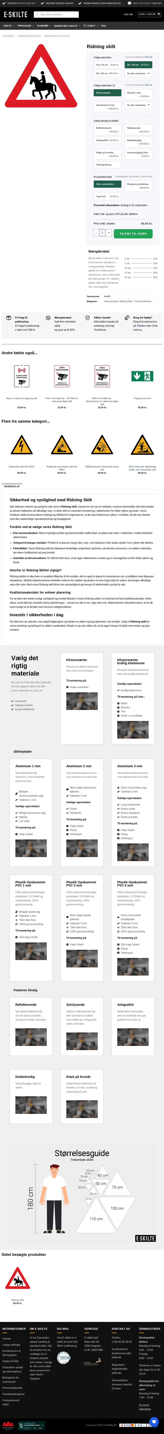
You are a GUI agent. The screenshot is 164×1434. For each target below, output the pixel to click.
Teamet (6, 1338)
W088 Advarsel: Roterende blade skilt (102, 468)
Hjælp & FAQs (10, 1361)
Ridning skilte (126, 301)
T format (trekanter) (142, 301)
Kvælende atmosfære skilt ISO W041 (62, 468)
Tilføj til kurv (133, 233)
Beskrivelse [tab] (12, 486)
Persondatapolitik (12, 1388)
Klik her (148, 57)
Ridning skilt (18, 1300)
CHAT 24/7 (157, 3)
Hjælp (91, 25)
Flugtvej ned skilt (142, 398)
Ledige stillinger (11, 1344)
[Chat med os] (154, 1422)
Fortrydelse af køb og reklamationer (12, 1369)
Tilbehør (42, 25)
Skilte (8, 25)
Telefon (141, 325)
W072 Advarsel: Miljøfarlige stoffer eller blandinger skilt (142, 468)
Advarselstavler (57, 36)
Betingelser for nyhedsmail (10, 1379)
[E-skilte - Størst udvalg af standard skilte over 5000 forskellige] (15, 14)
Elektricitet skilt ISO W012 (22, 466)
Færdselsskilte (29, 36)
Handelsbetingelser (13, 1394)
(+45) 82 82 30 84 (122, 1341)
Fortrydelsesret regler (10, 1402)
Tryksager (24, 25)
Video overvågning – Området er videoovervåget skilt (61, 399)
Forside (8, 36)
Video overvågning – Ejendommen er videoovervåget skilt (102, 401)
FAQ (103, 25)
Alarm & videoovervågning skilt (21, 398)
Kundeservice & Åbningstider (11, 1353)
